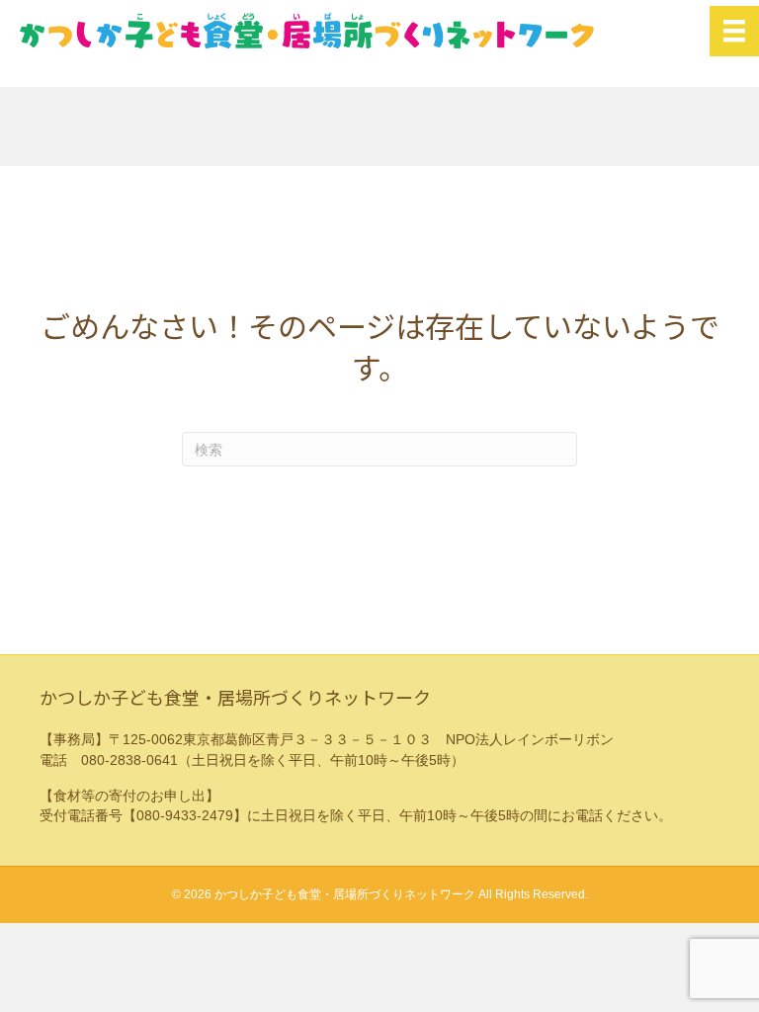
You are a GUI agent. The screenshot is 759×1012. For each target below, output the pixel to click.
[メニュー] (734, 30)
